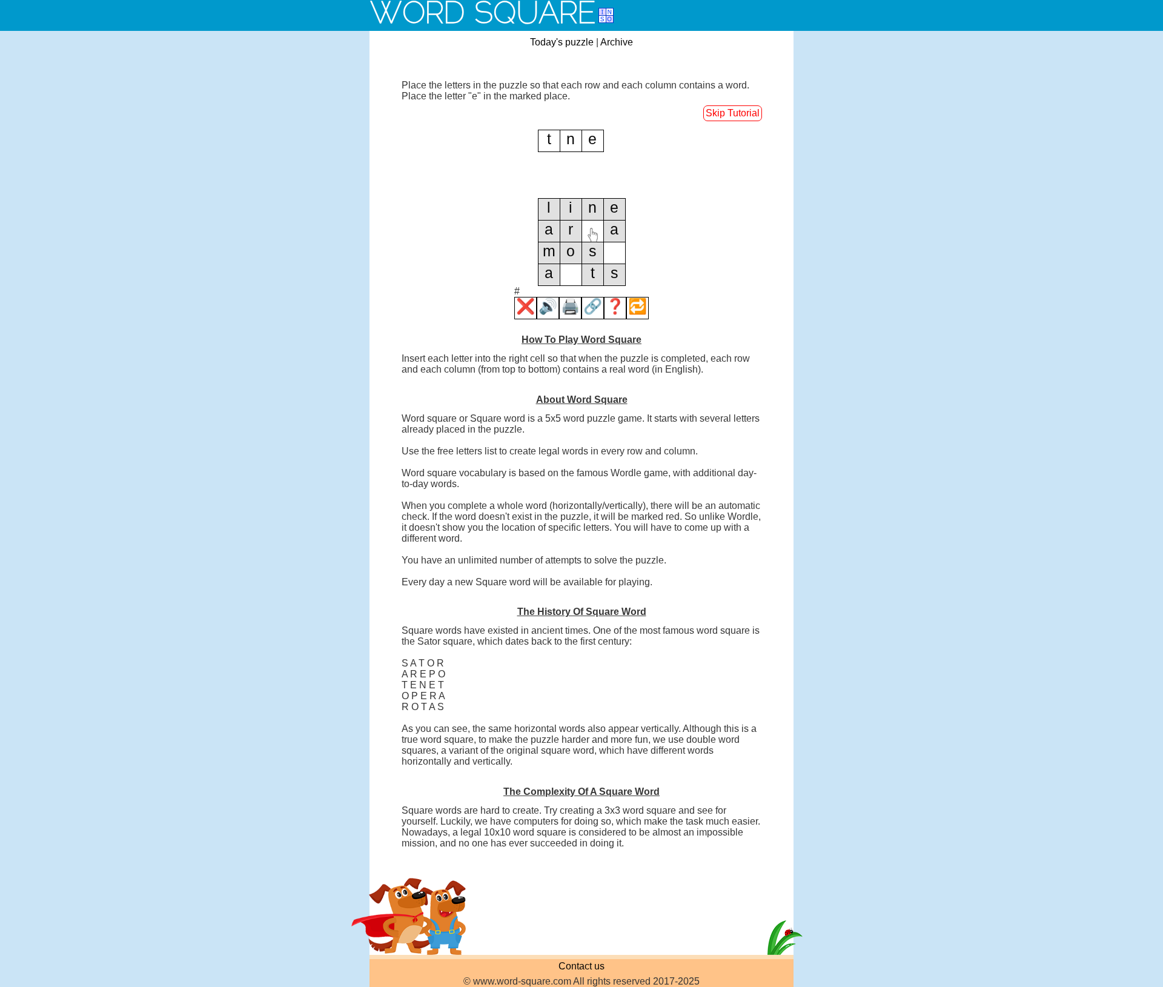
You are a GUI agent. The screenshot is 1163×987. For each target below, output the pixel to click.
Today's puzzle (562, 42)
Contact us (581, 966)
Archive (616, 42)
